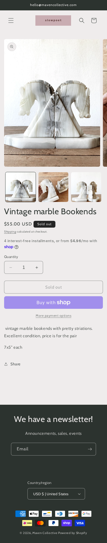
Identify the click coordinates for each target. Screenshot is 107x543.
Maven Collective (44, 533)
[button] (11, 20)
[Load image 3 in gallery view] (86, 187)
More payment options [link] (53, 315)
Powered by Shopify (72, 533)
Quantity (11, 256)
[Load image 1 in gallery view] (20, 187)
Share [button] (15, 364)
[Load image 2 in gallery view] (53, 187)
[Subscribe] (90, 449)
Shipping (10, 231)
